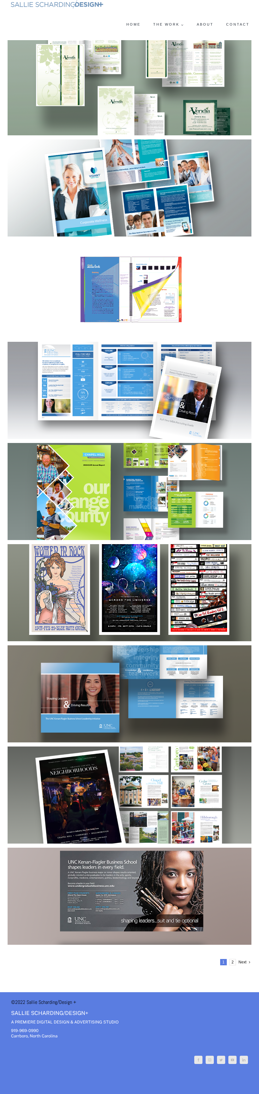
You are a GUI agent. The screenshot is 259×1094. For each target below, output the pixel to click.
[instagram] (210, 1060)
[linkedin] (244, 1060)
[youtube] (232, 1060)
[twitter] (221, 1060)
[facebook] (198, 1060)
